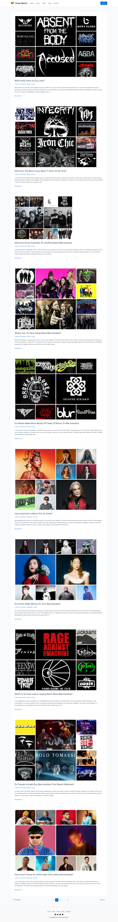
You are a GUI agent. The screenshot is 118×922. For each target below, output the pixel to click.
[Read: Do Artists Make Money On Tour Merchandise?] (56, 569)
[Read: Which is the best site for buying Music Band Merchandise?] (56, 660)
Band (28, 84)
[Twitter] (58, 914)
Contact (56, 3)
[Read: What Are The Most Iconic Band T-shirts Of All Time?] (56, 136)
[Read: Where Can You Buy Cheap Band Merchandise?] (56, 299)
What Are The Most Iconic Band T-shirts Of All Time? (40, 171)
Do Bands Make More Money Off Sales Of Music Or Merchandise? (47, 423)
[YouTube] (62, 914)
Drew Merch (21, 3)
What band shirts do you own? (29, 80)
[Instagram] (60, 914)
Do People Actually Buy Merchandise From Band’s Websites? (44, 784)
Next (102, 900)
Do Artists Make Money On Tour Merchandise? (37, 604)
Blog (49, 3)
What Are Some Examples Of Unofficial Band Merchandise (43, 243)
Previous (16, 900)
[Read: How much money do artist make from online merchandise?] (56, 840)
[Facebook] (55, 914)
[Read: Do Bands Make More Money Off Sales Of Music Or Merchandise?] (56, 389)
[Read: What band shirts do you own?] (56, 46)
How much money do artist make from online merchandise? (44, 874)
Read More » (18, 96)
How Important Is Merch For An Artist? (33, 513)
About (44, 3)
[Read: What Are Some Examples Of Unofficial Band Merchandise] (43, 217)
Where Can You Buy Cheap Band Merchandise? (38, 333)
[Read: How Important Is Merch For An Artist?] (56, 479)
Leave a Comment (20, 84)
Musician (29, 517)
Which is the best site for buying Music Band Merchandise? (43, 694)
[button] (103, 3)
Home (32, 3)
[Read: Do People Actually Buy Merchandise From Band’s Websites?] (56, 750)
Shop (38, 3)
